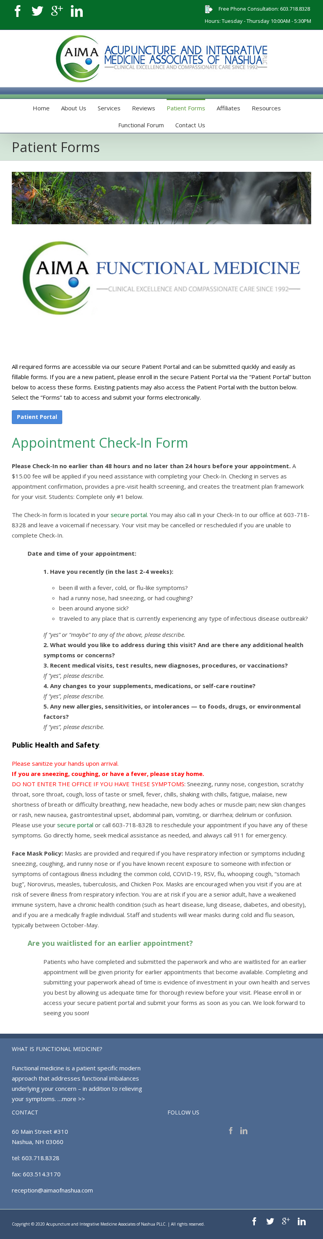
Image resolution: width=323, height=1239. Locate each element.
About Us (73, 108)
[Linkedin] (77, 11)
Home (41, 108)
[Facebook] (18, 11)
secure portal (129, 515)
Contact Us (190, 125)
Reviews (143, 108)
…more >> (71, 1099)
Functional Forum (141, 125)
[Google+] (57, 11)
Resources (266, 108)
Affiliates (228, 108)
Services (109, 108)
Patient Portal (37, 416)
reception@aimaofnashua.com (52, 1190)
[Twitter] (37, 11)
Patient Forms (186, 108)
